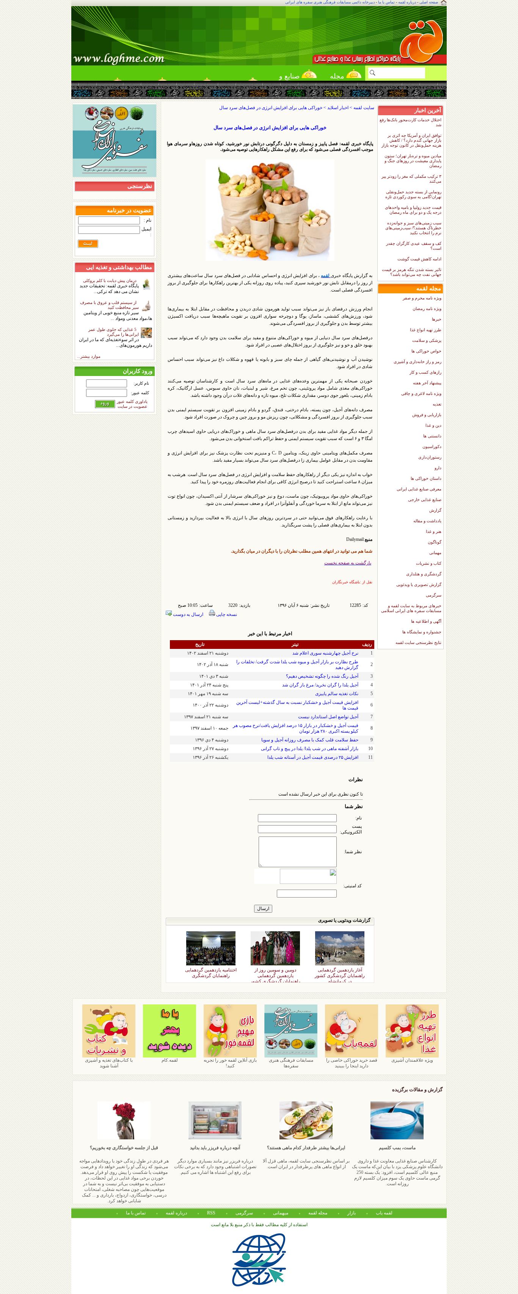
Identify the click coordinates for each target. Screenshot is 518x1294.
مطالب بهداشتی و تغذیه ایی (119, 267)
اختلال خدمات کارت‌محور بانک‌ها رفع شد (410, 122)
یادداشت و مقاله (427, 521)
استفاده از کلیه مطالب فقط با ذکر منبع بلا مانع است (259, 1224)
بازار (351, 1213)
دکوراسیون (431, 446)
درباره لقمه (407, 2)
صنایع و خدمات (289, 78)
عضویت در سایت (133, 406)
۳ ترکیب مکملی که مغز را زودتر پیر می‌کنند (411, 178)
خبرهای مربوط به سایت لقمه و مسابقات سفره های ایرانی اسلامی (411, 608)
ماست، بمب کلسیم (397, 1147)
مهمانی (435, 552)
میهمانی (280, 1213)
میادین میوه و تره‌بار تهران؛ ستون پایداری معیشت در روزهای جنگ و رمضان (413, 161)
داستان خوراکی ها (426, 478)
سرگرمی (433, 595)
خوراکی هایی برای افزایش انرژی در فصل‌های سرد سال (269, 127)
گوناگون (434, 542)
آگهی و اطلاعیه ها (426, 621)
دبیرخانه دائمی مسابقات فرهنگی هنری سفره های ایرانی (330, 2)
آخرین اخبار (427, 110)
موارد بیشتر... (88, 356)
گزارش (435, 510)
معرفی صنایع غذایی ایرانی (419, 489)
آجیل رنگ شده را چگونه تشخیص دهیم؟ (322, 676)
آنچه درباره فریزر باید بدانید (215, 1147)
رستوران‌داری (429, 457)
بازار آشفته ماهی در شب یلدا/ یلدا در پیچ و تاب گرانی (309, 748)
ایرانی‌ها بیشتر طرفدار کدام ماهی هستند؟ (306, 1147)
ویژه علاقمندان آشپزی (412, 1060)
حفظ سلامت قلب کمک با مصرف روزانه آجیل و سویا (309, 740)
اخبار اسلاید (337, 107)
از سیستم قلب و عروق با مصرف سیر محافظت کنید (109, 305)
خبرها (436, 319)
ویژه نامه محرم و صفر (422, 298)
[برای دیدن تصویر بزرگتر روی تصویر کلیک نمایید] (270, 259)
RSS (211, 1213)
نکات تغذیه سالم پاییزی (336, 693)
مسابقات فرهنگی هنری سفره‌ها (291, 1062)
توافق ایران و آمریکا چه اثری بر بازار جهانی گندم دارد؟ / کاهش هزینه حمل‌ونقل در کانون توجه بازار (411, 140)
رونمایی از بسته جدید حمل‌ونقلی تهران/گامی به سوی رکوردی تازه (413, 194)
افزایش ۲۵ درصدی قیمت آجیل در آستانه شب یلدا (312, 757)
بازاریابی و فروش (426, 414)
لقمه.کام (170, 1060)
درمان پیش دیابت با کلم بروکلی (111, 280)
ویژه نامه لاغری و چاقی (421, 393)
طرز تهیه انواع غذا (425, 329)
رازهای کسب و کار (425, 372)
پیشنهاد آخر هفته (427, 383)
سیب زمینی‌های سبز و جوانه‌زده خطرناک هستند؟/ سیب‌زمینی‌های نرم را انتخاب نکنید (413, 228)
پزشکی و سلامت (426, 340)
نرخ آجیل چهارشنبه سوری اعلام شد (325, 653)
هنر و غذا (433, 531)
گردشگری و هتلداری (423, 574)
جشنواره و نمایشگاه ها (421, 632)
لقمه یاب (384, 1213)
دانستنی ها (432, 436)
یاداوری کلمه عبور (132, 401)
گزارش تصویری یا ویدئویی (418, 584)
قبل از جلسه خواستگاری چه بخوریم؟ (124, 1147)
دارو (438, 467)
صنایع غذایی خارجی (424, 499)
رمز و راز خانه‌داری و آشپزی (417, 361)
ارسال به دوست (187, 614)
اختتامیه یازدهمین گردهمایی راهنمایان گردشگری (211, 971)
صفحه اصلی (428, 2)
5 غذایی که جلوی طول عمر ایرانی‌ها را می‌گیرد (113, 332)
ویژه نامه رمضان (427, 308)
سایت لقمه (363, 107)
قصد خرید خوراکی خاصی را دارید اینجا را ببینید (351, 1062)
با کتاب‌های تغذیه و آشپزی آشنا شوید (109, 1062)
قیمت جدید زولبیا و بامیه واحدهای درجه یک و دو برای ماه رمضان (413, 210)
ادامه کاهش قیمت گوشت (419, 259)
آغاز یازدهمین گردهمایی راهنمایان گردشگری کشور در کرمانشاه (340, 971)
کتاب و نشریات (428, 563)
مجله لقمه (337, 78)
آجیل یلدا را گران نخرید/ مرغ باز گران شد (320, 685)
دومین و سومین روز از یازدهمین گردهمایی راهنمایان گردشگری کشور (275, 971)
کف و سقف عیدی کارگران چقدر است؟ (413, 246)
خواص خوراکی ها (426, 351)
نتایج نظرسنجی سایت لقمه (418, 642)
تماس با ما (386, 2)
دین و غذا (433, 425)
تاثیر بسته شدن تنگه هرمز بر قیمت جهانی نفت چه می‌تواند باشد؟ (411, 272)
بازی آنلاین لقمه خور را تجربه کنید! (230, 1062)
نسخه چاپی (226, 614)
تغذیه (437, 404)
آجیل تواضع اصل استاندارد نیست (328, 716)
